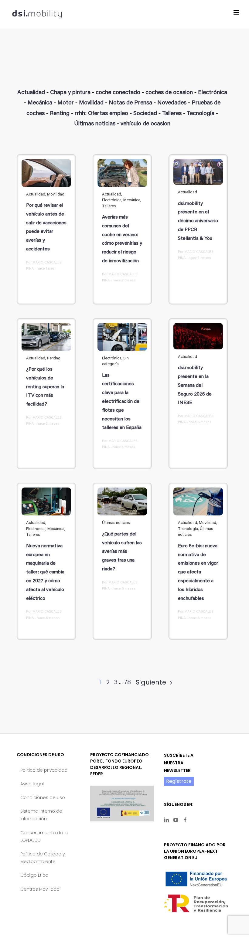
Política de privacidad (43, 770)
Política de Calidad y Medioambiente (42, 858)
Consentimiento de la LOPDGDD (44, 836)
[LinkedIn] (166, 819)
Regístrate (179, 781)
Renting (60, 114)
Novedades (171, 103)
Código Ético (34, 875)
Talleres (172, 114)
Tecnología (200, 114)
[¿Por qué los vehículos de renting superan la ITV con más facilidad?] (46, 337)
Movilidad (91, 103)
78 (127, 682)
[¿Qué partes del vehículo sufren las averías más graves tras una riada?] (122, 501)
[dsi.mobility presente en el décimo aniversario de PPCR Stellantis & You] (198, 172)
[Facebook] (185, 819)
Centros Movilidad (40, 889)
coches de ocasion (169, 93)
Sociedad (145, 114)
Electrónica (212, 93)
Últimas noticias (94, 124)
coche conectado (118, 93)
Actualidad (31, 93)
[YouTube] (175, 819)
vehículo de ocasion (145, 124)
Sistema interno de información (41, 815)
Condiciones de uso (42, 797)
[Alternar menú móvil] (237, 12)
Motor (65, 103)
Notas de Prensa (130, 103)
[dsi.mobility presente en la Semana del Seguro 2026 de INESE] (198, 336)
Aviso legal (32, 784)
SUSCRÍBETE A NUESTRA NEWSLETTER (178, 762)
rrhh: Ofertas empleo (101, 114)
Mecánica (40, 103)
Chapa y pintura (70, 93)
